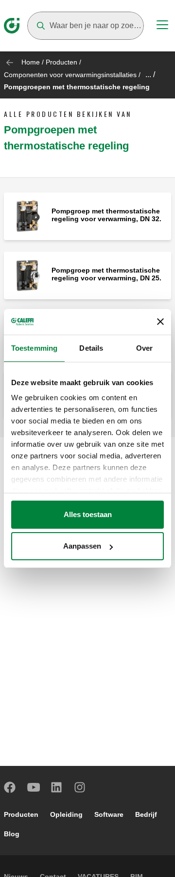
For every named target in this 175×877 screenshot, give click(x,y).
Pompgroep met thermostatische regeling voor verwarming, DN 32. (106, 215)
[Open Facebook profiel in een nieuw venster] (10, 787)
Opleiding (66, 814)
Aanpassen (82, 546)
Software (108, 814)
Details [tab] (91, 348)
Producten (61, 62)
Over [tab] (144, 348)
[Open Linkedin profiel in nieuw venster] (57, 787)
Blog (11, 834)
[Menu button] (162, 26)
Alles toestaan (88, 514)
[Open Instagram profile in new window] (80, 787)
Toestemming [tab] (34, 348)
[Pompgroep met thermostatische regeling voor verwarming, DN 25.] (28, 275)
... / (150, 74)
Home (30, 62)
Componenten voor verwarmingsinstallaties (70, 75)
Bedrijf (146, 814)
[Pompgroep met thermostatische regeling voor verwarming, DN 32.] (28, 215)
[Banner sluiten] (160, 321)
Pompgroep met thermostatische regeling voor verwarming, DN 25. (106, 274)
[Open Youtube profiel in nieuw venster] (33, 787)
